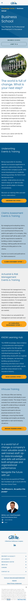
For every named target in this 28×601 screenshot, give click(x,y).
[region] (14, 593)
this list (8, 599)
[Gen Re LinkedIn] (14, 545)
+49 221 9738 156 (8, 519)
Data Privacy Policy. (22, 599)
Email (6, 522)
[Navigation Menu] (2, 2)
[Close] (26, 587)
